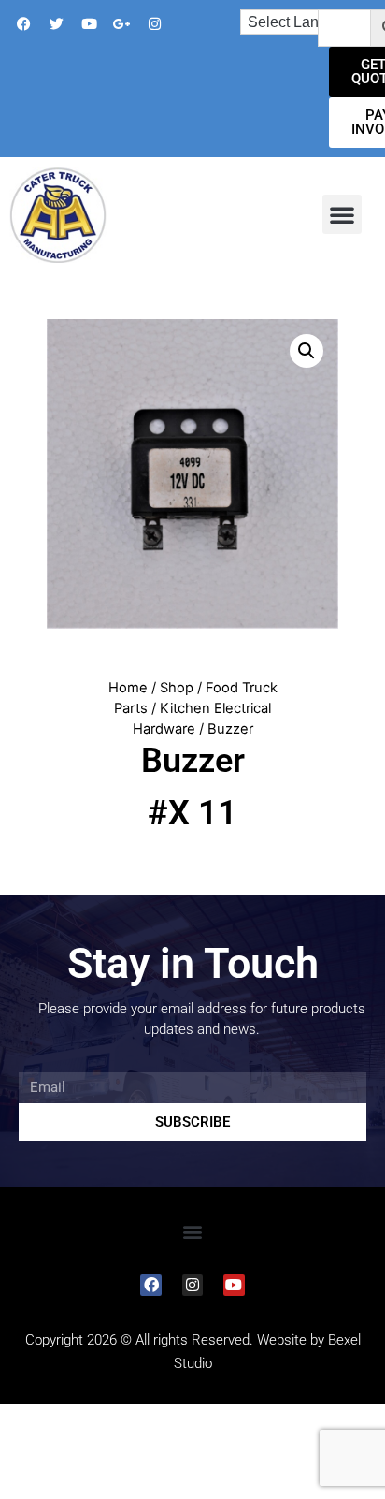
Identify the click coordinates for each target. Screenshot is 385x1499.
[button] (342, 214)
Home (128, 687)
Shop (176, 687)
